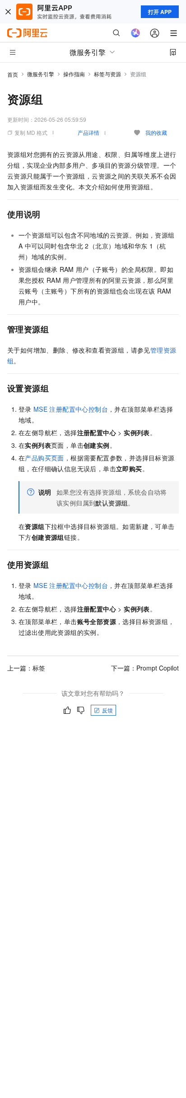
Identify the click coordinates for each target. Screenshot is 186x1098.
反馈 (107, 710)
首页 (12, 74)
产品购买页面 (44, 457)
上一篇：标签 (26, 667)
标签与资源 (107, 74)
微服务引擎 (40, 74)
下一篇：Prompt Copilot (145, 667)
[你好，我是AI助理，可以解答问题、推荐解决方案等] (135, 32)
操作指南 (74, 74)
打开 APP (160, 12)
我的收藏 (156, 132)
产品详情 (88, 132)
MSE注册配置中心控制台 (70, 408)
